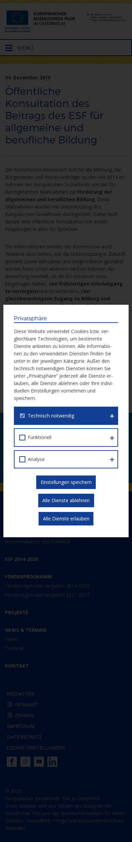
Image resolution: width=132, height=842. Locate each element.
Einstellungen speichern (66, 482)
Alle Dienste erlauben (66, 518)
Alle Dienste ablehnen (66, 500)
